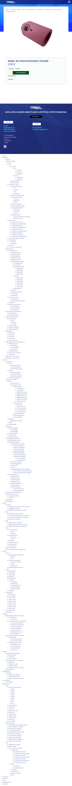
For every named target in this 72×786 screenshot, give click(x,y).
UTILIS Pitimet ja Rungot (14, 741)
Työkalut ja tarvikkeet (16, 292)
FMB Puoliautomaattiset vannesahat (17, 524)
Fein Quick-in (14, 349)
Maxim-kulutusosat (16, 630)
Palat (7, 685)
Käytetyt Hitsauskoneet (14, 377)
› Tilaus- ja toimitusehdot (10, 137)
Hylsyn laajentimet (16, 585)
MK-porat (19, 172)
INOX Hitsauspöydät (16, 462)
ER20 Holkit (20, 281)
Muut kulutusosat (21, 401)
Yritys (4, 780)
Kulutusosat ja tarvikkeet (14, 642)
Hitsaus (7, 9)
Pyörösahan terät (13, 535)
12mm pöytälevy (21, 458)
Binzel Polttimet (15, 383)
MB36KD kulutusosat (22, 397)
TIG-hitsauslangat (12, 433)
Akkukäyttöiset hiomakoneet (15, 567)
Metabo (13, 556)
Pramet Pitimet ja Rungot (15, 735)
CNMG (12, 691)
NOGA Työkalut (12, 746)
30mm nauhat (12, 601)
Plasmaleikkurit (12, 617)
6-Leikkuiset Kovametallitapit (19, 236)
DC (14, 188)
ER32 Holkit (20, 272)
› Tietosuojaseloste (8, 135)
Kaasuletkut (14, 650)
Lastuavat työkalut (10, 161)
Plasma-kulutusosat (19, 415)
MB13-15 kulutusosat (22, 392)
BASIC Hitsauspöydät (19, 447)
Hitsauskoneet (9, 361)
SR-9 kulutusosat (49, 9)
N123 (12, 700)
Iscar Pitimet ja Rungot (14, 730)
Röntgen (13, 533)
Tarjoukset (5, 777)
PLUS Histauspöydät (19, 451)
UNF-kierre (17, 200)
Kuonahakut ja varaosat (12, 494)
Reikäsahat (11, 540)
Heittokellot (11, 336)
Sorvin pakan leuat (13, 297)
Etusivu (5, 156)
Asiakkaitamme (7, 782)
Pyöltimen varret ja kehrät (12, 356)
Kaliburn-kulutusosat (16, 626)
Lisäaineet (8, 426)
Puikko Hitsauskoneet (16, 369)
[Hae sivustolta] (69, 2)
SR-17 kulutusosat (21, 410)
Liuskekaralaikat (15, 587)
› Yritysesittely (7, 140)
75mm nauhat (12, 605)
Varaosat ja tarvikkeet (16, 9)
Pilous (7, 512)
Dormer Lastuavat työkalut (15, 748)
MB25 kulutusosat (21, 395)
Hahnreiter (17, 193)
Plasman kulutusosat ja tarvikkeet (17, 621)
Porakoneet (9, 673)
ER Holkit (16, 275)
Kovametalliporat (15, 181)
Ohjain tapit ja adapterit (14, 352)
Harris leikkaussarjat (16, 641)
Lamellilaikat (11, 574)
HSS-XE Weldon (15, 347)
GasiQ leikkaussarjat (16, 639)
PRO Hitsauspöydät (19, 453)
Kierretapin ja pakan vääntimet (16, 238)
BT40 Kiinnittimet (15, 252)
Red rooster (14, 565)
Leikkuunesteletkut (13, 329)
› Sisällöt (6, 142)
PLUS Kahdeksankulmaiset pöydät (23, 471)
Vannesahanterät (12, 530)
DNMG (12, 696)
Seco (9, 163)
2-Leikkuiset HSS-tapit (16, 222)
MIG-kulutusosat (18, 386)
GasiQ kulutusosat (16, 644)
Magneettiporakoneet (14, 676)
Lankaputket (20, 390)
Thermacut (14, 619)
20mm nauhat (12, 599)
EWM (9, 363)
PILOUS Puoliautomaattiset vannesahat (18, 515)
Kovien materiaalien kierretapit (22, 216)
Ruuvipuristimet (12, 313)
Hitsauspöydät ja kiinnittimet (13, 438)
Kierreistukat (14, 293)
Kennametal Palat (13, 710)
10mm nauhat (12, 596)
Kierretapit (14, 769)
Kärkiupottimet (12, 240)
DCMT (12, 694)
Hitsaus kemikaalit (13, 437)
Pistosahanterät (12, 544)
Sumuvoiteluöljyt (12, 326)
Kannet (13, 467)
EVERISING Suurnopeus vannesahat (17, 510)
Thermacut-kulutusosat (17, 623)
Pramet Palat (11, 721)
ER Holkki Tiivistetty (19, 267)
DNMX (12, 698)
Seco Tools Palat (12, 705)
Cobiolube (13, 322)
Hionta (4, 551)
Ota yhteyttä (35, 116)
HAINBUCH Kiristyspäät (14, 744)
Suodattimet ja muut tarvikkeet (16, 667)
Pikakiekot (11, 590)
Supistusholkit (17, 288)
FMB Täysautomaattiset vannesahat (17, 526)
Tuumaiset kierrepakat (17, 208)
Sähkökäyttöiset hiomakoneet (16, 555)
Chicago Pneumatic (16, 562)
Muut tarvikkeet (18, 417)
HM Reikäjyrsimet (13, 351)
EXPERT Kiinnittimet (16, 483)
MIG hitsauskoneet (16, 372)
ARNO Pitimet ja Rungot (14, 737)
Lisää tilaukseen (20, 72)
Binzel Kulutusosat (30, 9)
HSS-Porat (14, 166)
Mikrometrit (11, 335)
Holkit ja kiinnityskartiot (14, 304)
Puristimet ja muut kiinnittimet (14, 311)
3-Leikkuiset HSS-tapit (16, 225)
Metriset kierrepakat (16, 204)
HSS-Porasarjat (15, 183)
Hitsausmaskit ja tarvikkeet (13, 653)
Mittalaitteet (9, 331)
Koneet (7, 553)
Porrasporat (11, 354)
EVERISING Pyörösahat (14, 508)
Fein (12, 558)
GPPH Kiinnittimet (13, 474)
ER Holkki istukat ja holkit (17, 261)
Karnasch (13, 242)
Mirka (12, 564)
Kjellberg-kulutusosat (16, 632)
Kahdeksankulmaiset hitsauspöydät (20, 469)
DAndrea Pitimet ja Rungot (15, 739)
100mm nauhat (12, 607)
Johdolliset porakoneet (14, 675)
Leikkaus (5, 614)
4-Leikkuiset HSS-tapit (17, 229)
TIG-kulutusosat (39, 9)
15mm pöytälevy (21, 460)
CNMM (12, 692)
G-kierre (16, 202)
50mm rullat (11, 608)
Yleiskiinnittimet (15, 476)
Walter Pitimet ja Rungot (14, 728)
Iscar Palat (11, 709)
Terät (7, 528)
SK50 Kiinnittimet (15, 258)
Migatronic (11, 419)
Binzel (23, 9)
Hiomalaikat (11, 573)
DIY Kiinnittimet (15, 485)
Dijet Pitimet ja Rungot (14, 734)
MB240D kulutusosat (22, 394)
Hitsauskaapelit (12, 424)
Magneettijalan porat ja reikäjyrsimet (15, 342)
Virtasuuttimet (21, 388)
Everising (8, 505)
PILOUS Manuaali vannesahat (16, 513)
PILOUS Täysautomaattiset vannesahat (18, 517)
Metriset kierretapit (16, 186)
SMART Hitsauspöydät (19, 456)
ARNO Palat (11, 719)
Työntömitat (11, 333)
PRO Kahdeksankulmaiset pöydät (22, 472)
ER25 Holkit (20, 270)
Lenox (12, 531)
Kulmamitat (11, 338)
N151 (12, 701)
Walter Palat (11, 707)
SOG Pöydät (14, 465)
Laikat (7, 569)
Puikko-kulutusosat (19, 413)
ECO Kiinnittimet (15, 478)
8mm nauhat (11, 594)
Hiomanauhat (9, 592)
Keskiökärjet (14, 295)
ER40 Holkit (20, 274)
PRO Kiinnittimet (15, 481)
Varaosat (10, 497)
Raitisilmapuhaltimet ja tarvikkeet (14, 660)
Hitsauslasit (11, 657)
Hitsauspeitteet (10, 501)
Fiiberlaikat (11, 576)
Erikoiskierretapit (15, 215)
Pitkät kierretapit (18, 218)
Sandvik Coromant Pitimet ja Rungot (17, 725)
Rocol (12, 320)
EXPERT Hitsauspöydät (20, 454)
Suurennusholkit (15, 308)
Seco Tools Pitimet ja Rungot (15, 726)
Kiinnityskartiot (15, 310)
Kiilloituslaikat (12, 578)
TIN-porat (19, 170)
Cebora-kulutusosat (16, 628)
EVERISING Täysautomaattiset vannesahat (19, 506)
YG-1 (15, 168)
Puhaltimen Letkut (13, 664)
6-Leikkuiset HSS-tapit (17, 234)
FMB (7, 521)
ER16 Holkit (20, 279)
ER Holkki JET (17, 265)
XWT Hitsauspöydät (16, 463)
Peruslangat (14, 429)
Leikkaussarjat (12, 637)
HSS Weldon (14, 345)
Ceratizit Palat (12, 717)
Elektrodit (19, 404)
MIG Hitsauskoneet (16, 365)
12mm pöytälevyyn (19, 488)
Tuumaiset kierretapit (16, 197)
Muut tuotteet (6, 680)
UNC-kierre (17, 199)
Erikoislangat (14, 431)
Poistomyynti (6, 683)
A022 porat (20, 179)
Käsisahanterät (12, 546)
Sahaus (5, 503)
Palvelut (5, 778)
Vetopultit (13, 290)
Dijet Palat (11, 712)
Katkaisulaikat (12, 571)
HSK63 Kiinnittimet (16, 259)
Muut (12, 703)
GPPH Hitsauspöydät (13, 442)
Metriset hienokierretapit (17, 195)
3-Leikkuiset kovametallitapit (18, 227)
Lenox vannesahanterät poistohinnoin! (15, 549)
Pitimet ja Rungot (10, 723)
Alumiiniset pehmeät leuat (18, 301)
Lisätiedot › (10, 79)
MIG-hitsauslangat (13, 428)
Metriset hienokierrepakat (18, 206)
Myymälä (5, 784)
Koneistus (5, 157)
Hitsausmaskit (12, 655)
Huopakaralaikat (15, 589)
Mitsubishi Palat (12, 714)
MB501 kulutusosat (22, 399)
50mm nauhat (12, 603)
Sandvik (8, 159)
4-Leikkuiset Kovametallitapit (19, 231)
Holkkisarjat (20, 268)
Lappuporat (20, 174)
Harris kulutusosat (16, 646)
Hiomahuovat (9, 612)
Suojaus (5, 651)
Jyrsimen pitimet (12, 250)
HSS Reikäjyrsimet (13, 344)
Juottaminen (9, 499)
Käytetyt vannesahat (11, 548)
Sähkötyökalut (6, 671)
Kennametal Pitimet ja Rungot (16, 732)
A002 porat (20, 177)
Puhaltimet (11, 662)
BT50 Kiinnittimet (15, 254)
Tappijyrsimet (12, 220)
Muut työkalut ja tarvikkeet (13, 358)
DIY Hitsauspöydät (19, 446)
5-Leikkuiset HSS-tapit (17, 233)
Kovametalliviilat (10, 610)
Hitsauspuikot (11, 435)
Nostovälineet (9, 682)
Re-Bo (12, 539)
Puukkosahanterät (13, 542)
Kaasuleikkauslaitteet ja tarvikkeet (15, 635)
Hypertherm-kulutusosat (17, 624)
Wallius (10, 370)
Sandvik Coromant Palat (14, 687)
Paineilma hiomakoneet (14, 560)
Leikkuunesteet (12, 318)
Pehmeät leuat (15, 299)
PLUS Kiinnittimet (15, 479)
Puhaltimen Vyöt (12, 666)
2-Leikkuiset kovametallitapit (18, 224)
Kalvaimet (11, 245)
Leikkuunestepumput (13, 327)
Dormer (16, 175)
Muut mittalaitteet (13, 340)
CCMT (12, 689)
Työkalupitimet (9, 249)
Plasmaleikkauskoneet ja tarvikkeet (15, 615)
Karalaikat (11, 580)
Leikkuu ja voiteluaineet (12, 317)
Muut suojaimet (10, 669)
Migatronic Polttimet (16, 420)
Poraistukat (11, 302)
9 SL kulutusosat (21, 406)
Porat (9, 165)
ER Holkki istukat (18, 263)
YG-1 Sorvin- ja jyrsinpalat (15, 247)
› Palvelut (6, 139)
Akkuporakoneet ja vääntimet (16, 678)
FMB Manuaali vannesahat (15, 522)
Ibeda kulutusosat (15, 648)
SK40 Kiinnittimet (15, 256)
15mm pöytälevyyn (19, 490)
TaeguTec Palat (12, 716)
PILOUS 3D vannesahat (14, 519)
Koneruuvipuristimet (13, 315)
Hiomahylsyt (14, 583)
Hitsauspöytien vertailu (14, 440)
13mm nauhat (11, 598)
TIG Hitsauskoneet (16, 367)
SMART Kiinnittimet (16, 487)
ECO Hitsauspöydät (19, 449)
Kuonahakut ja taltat (13, 496)
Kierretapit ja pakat (13, 184)
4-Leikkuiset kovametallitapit (21, 760)
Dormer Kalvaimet (16, 773)
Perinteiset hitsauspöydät (18, 444)
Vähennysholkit (15, 306)
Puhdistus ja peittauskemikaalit (14, 492)
